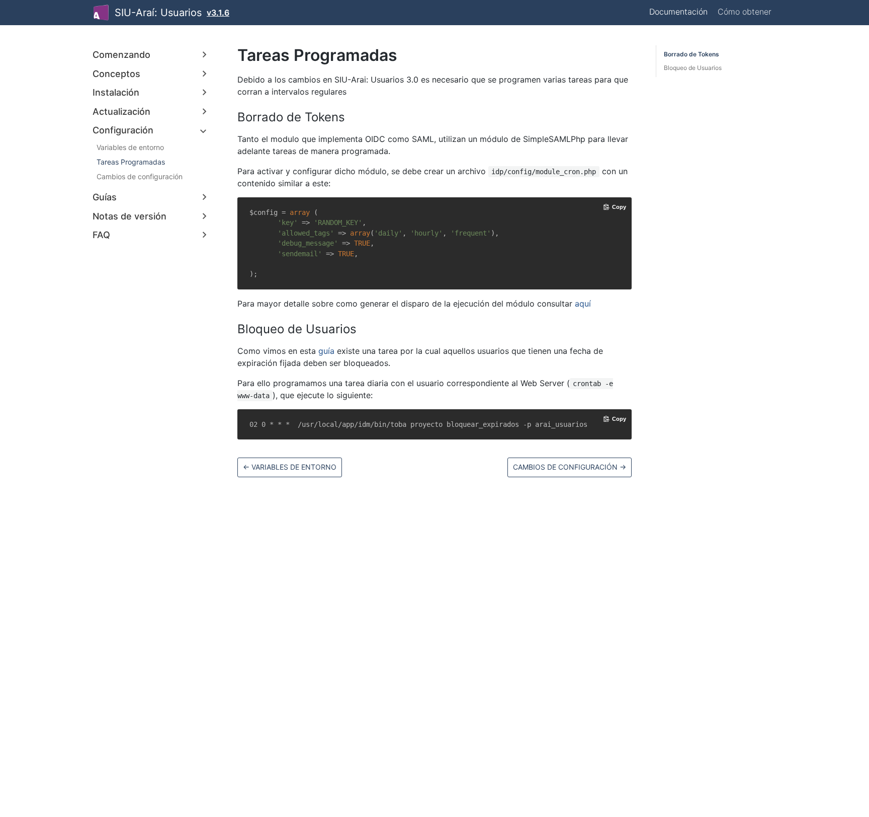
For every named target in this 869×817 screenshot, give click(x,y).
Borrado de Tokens (691, 54)
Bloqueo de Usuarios (693, 67)
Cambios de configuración (140, 176)
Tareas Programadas (131, 162)
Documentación (678, 12)
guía (326, 351)
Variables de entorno (130, 147)
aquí (583, 304)
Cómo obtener (744, 12)
